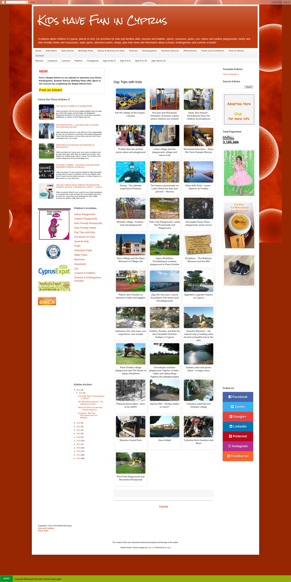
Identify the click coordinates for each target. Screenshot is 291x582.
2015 (78, 451)
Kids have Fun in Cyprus (102, 20)
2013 (78, 458)
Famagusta (93, 60)
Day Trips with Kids (84, 232)
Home (38, 50)
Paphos (78, 60)
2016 (78, 448)
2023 (78, 423)
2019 (78, 437)
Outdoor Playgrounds (85, 218)
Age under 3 (109, 60)
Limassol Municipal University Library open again (38, 579)
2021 (78, 430)
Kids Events (67, 50)
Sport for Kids (81, 241)
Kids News (51, 50)
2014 (78, 455)
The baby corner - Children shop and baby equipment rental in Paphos (78, 166)
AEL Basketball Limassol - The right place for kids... (90, 403)
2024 (78, 390)
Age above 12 (158, 60)
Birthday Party (85, 50)
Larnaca (66, 60)
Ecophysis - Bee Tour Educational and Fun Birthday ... (87, 415)
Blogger (168, 548)
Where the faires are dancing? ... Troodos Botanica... (90, 408)
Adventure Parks (83, 250)
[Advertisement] (89, 333)
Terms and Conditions (212, 50)
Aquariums (80, 264)
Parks (77, 246)
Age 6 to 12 (141, 60)
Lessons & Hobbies (84, 273)
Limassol (52, 60)
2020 (78, 434)
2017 (78, 444)
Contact (40, 55)
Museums (79, 259)
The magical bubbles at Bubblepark (74, 106)
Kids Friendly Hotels (85, 227)
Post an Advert (236, 50)
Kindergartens (149, 50)
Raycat (151, 548)
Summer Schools (170, 50)
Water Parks (80, 255)
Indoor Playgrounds (84, 214)
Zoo (76, 268)
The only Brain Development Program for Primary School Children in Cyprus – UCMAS (79, 186)
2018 (78, 441)
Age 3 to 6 (125, 60)
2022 (78, 427)
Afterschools (190, 50)
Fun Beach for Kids (84, 237)
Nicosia (39, 60)
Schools (133, 50)
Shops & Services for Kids (111, 50)
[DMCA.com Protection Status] (47, 305)
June (81, 393)
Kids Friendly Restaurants (88, 223)
